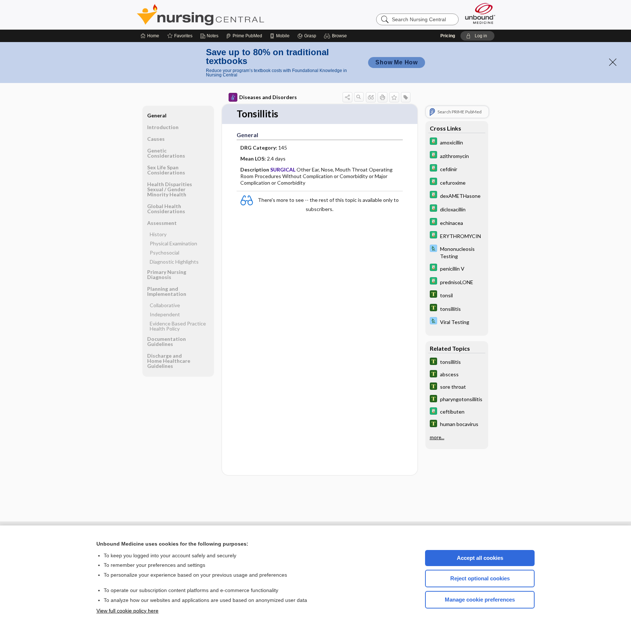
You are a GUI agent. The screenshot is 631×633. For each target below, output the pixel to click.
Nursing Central (228, 15)
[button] (336, 36)
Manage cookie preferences (480, 599)
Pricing (447, 35)
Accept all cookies (480, 558)
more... (437, 437)
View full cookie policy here (127, 611)
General (157, 115)
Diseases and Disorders (268, 97)
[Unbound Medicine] (480, 13)
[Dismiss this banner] (612, 62)
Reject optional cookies (480, 578)
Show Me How (396, 62)
